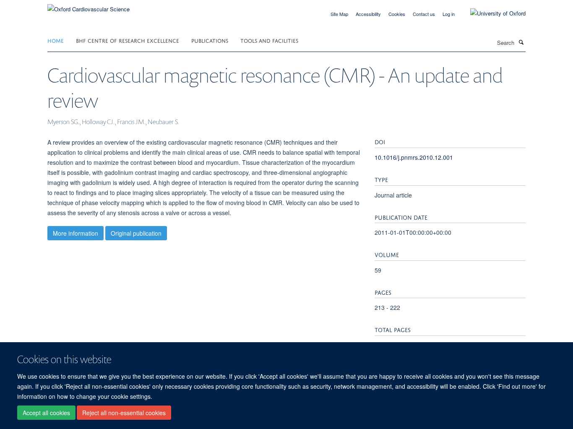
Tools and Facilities (269, 40)
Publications (209, 40)
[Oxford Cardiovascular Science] (88, 6)
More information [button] (75, 233)
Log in (449, 13)
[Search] (521, 42)
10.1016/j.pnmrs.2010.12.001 (414, 157)
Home (55, 40)
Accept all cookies (46, 412)
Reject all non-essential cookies (124, 412)
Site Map (339, 13)
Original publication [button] (136, 233)
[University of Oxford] (492, 13)
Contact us (424, 13)
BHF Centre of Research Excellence (127, 40)
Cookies (396, 13)
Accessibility (368, 13)
